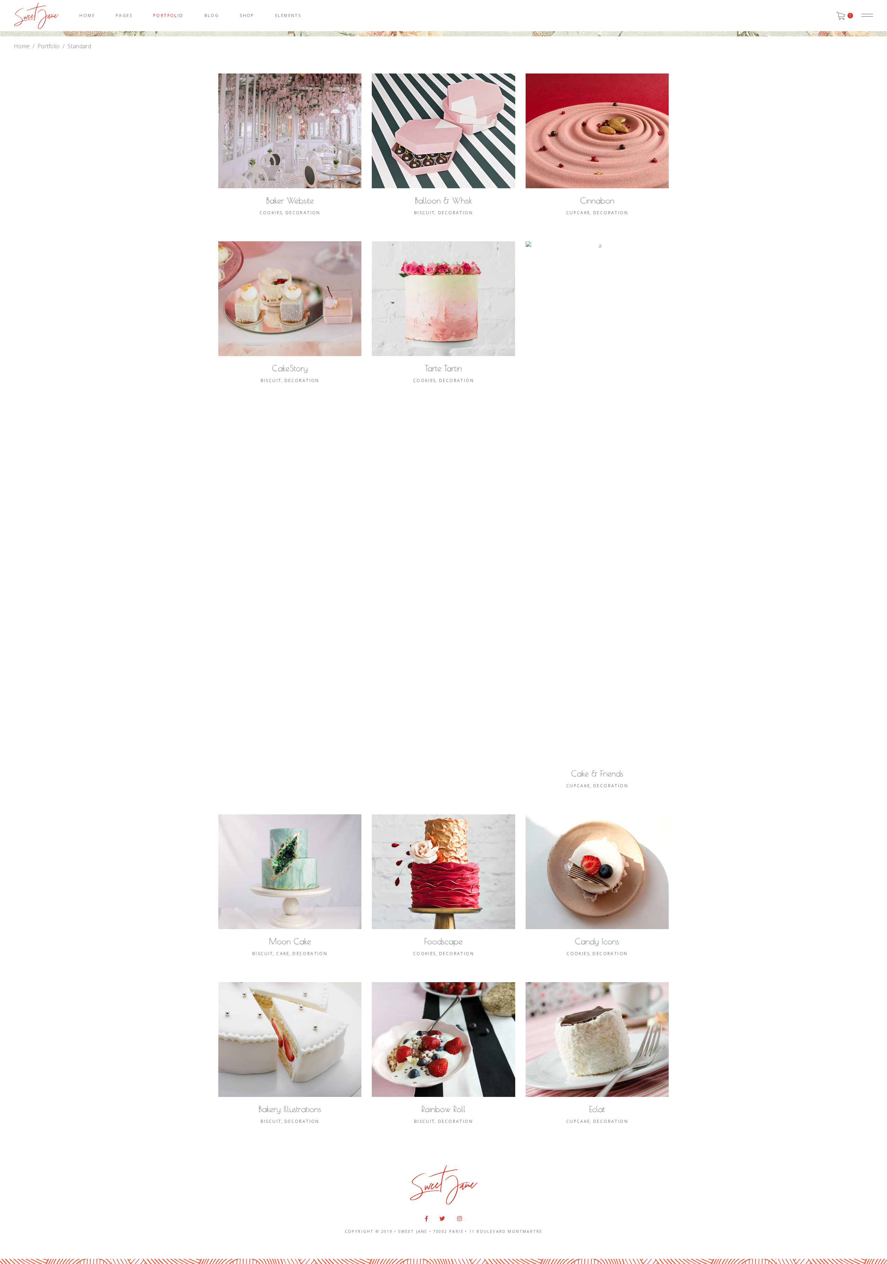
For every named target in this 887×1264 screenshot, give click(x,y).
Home (21, 46)
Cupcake (578, 213)
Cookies (271, 213)
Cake (283, 953)
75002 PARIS (448, 1231)
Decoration (303, 213)
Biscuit (424, 213)
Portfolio (48, 46)
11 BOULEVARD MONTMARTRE (506, 1231)
